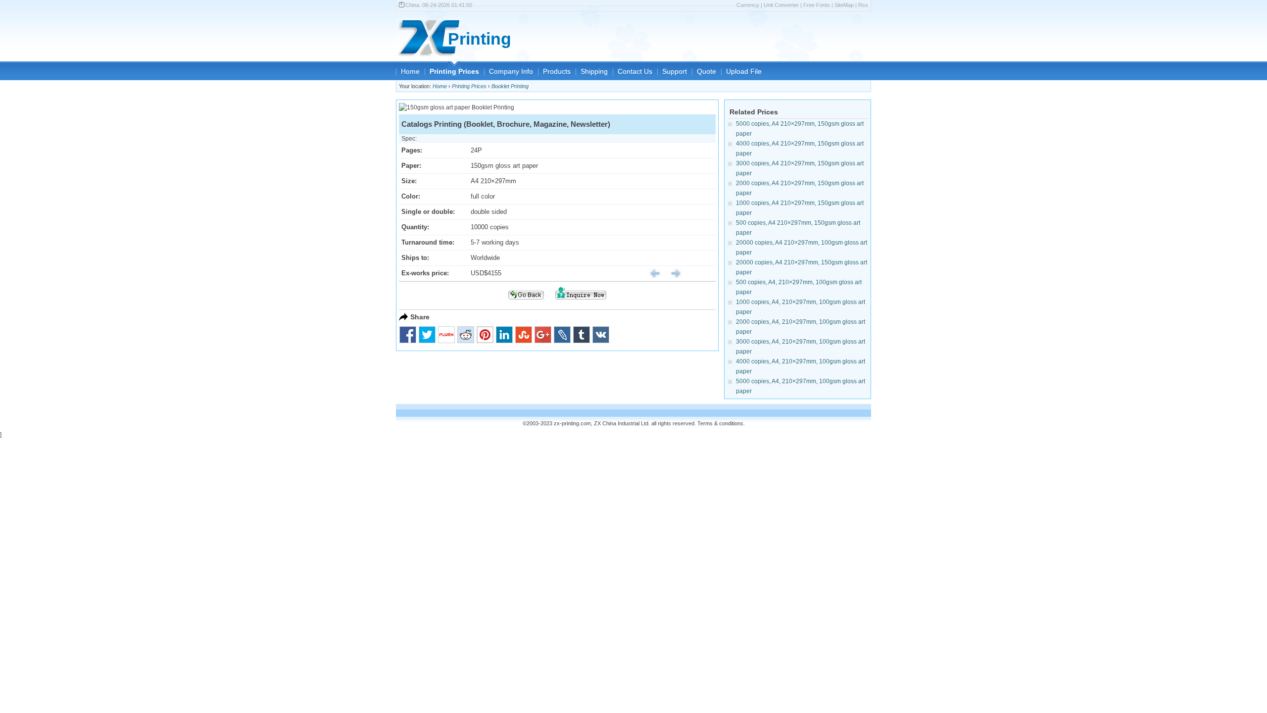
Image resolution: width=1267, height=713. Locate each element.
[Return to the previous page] (526, 302)
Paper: (411, 165)
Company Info (511, 71)
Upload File (744, 71)
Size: (409, 181)
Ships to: (415, 257)
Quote (706, 71)
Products (557, 71)
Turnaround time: (427, 242)
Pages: (411, 150)
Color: (410, 196)
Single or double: (428, 211)
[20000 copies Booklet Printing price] (672, 273)
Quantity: (415, 227)
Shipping (594, 71)
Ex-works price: (425, 273)
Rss (863, 5)
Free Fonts (816, 5)
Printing (479, 39)
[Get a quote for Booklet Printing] (580, 302)
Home (410, 71)
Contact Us (635, 71)
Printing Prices (454, 71)
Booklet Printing (510, 86)
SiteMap (844, 5)
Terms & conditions (720, 423)
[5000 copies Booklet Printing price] (651, 273)
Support (674, 71)
